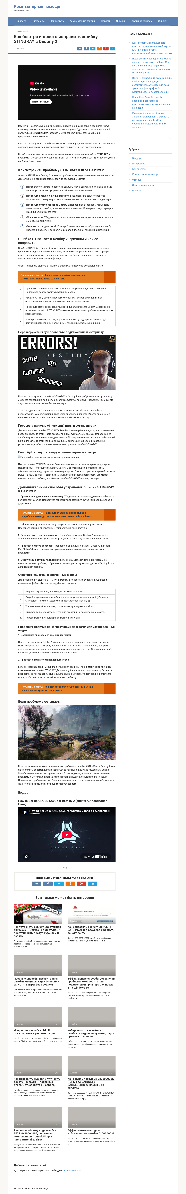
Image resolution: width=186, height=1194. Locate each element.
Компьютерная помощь (37, 6)
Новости (105, 21)
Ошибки (162, 21)
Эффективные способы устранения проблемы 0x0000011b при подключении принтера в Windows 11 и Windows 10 (92, 983)
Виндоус (21, 21)
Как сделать (57, 21)
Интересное (38, 21)
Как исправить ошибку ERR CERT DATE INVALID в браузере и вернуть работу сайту (91, 930)
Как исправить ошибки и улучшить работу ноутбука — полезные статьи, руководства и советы (37, 1082)
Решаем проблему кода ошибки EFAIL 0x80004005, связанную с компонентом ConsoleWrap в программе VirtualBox (35, 1135)
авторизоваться (72, 1170)
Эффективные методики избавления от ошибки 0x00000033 (91, 1132)
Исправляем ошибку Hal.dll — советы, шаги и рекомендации (34, 1032)
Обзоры (120, 21)
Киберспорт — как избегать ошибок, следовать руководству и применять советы (91, 1033)
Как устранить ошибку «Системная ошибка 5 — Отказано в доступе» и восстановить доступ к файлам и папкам (37, 931)
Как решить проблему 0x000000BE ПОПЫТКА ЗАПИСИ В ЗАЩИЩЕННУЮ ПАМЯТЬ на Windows (91, 1083)
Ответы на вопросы (141, 21)
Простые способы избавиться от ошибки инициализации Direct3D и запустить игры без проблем (36, 981)
